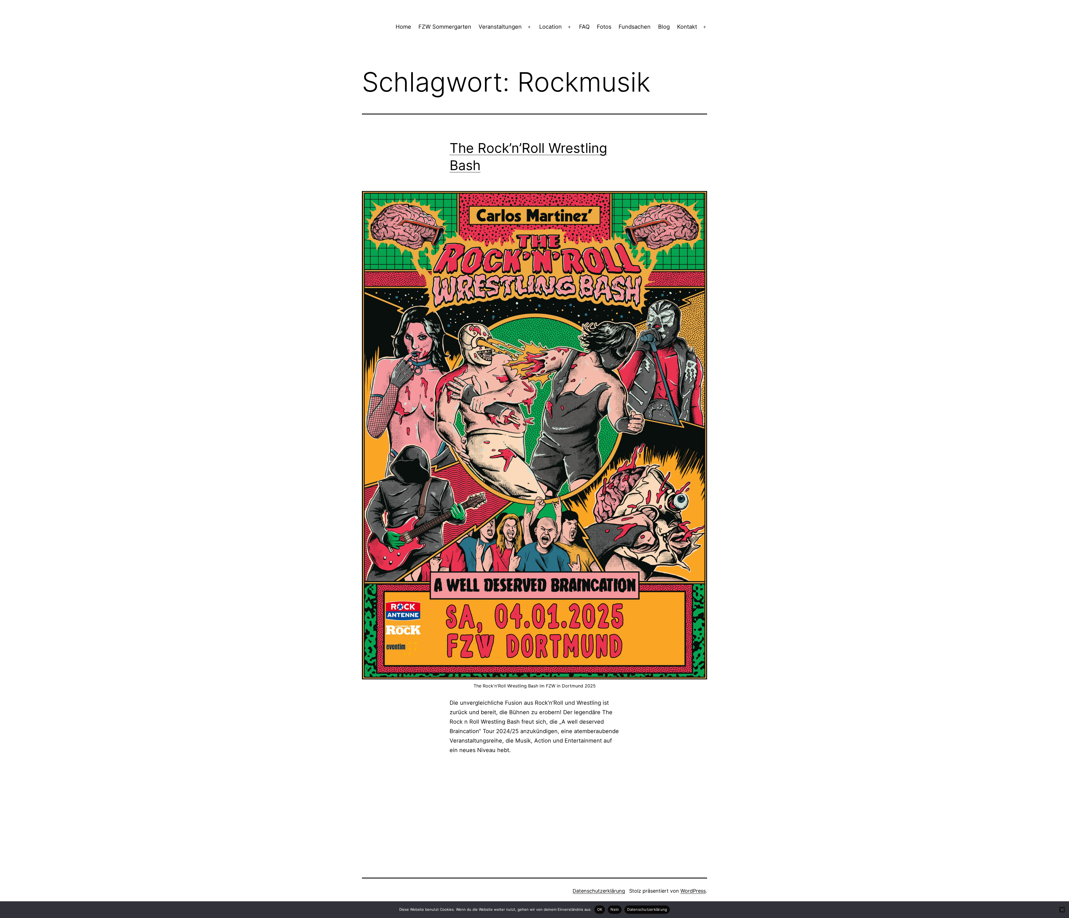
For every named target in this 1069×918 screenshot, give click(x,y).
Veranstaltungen (500, 26)
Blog (664, 26)
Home (403, 26)
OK (599, 909)
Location (550, 26)
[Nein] (1062, 909)
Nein (614, 909)
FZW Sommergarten (444, 26)
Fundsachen (635, 26)
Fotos (604, 26)
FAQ (584, 26)
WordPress (693, 891)
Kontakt (687, 26)
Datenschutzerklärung (599, 891)
